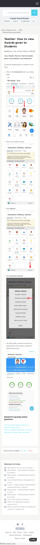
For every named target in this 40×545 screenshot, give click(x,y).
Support (31, 532)
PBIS (20, 30)
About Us (8, 532)
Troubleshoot (25, 21)
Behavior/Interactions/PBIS (11, 32)
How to (15, 21)
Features (7, 21)
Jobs (14, 532)
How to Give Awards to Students (18, 499)
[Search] (34, 13)
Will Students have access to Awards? (20, 468)
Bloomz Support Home (9, 30)
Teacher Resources (15, 535)
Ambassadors (27, 535)
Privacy (19, 532)
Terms (25, 532)
